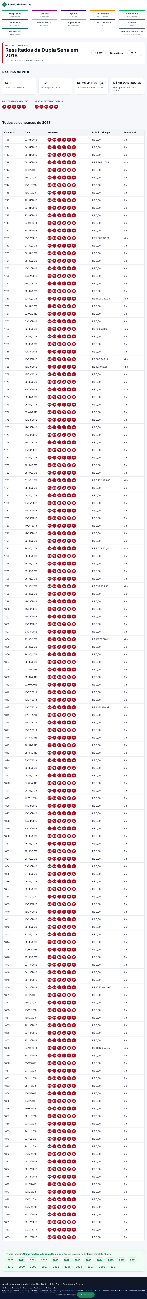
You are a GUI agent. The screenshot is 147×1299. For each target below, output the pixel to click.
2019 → (134, 53)
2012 (122, 1260)
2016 (77, 1260)
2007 (45, 1266)
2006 (56, 1266)
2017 (66, 1260)
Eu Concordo (86, 1295)
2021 (33, 1260)
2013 (111, 1260)
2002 (102, 1266)
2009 (22, 1266)
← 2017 (98, 53)
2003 (91, 1266)
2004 (79, 1266)
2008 (33, 1266)
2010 (10, 1266)
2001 (113, 1266)
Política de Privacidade (67, 1295)
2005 (67, 1266)
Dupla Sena (116, 53)
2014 (99, 1260)
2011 (132, 1260)
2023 (10, 1260)
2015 (88, 1260)
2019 (55, 1260)
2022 (22, 1260)
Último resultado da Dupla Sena (40, 1254)
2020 (44, 1260)
